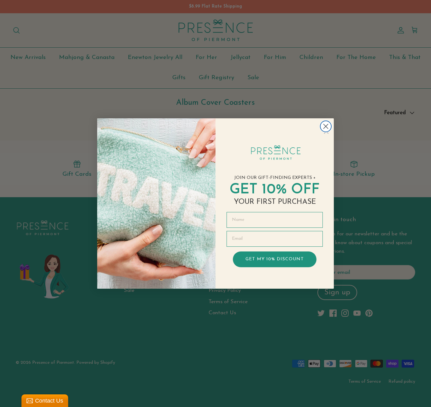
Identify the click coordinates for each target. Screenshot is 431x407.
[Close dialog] (325, 126)
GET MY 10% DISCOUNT (274, 259)
